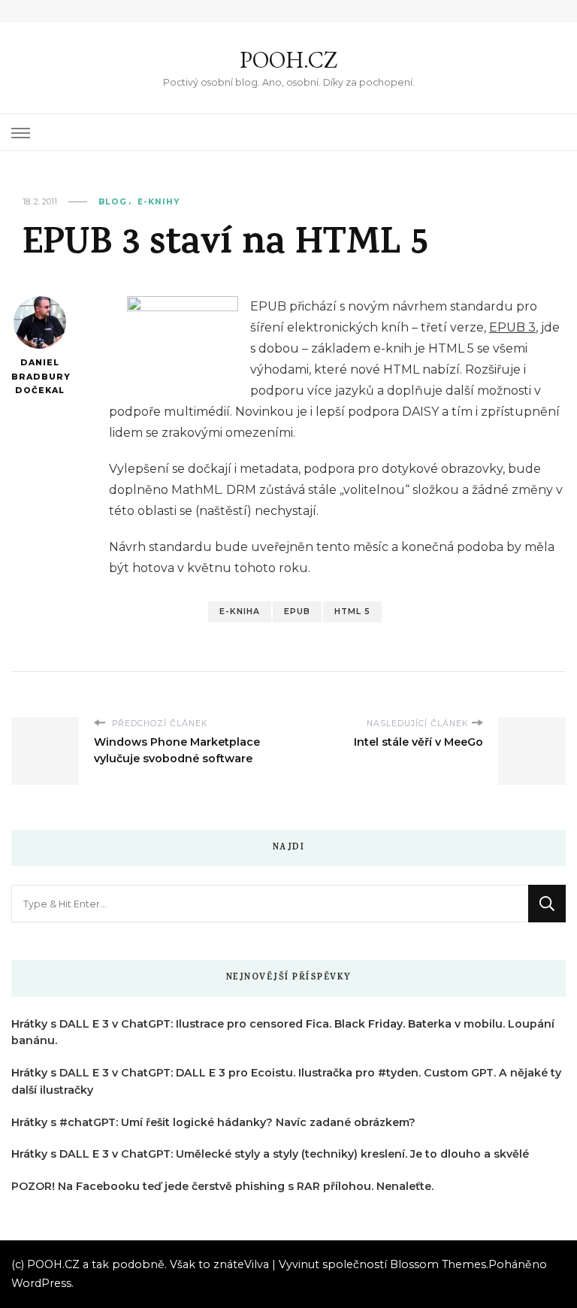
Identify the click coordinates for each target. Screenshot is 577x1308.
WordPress (41, 1283)
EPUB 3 (512, 327)
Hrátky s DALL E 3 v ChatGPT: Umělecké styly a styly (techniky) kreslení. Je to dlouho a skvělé (270, 1154)
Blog (112, 202)
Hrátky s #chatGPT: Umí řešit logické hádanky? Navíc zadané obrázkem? (213, 1122)
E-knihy (158, 202)
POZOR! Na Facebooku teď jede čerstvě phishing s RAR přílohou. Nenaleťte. (222, 1186)
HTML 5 (352, 611)
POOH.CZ (288, 59)
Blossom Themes (438, 1264)
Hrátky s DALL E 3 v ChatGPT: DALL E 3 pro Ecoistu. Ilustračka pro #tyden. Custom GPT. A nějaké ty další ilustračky (286, 1081)
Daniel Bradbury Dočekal (39, 376)
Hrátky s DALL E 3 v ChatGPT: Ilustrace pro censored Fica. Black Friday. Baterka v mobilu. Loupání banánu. (282, 1032)
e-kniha (239, 611)
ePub (297, 611)
